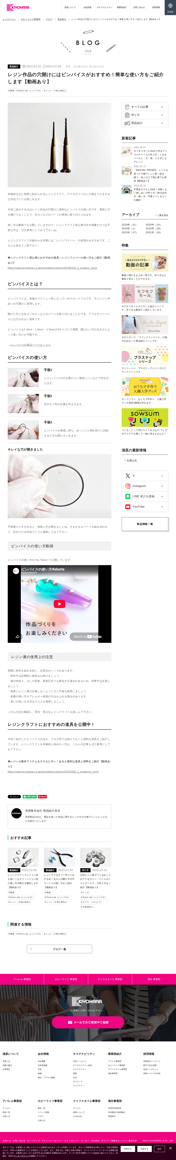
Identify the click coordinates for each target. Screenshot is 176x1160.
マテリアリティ (79, 1069)
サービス (6, 1108)
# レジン (48, 91)
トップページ (9, 19)
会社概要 (41, 1061)
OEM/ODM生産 (114, 1108)
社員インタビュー (150, 1069)
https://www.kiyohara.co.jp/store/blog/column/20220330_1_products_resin (53, 771)
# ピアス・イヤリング (91, 902)
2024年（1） (129, 228)
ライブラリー (78, 1086)
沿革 (40, 1069)
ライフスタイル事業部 (117, 1069)
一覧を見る (162, 215)
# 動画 (11, 91)
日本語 (170, 12)
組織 (40, 1073)
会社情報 (87, 7)
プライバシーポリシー (52, 1141)
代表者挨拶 (42, 1065)
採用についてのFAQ (151, 1073)
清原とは (6, 1061)
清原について (70, 7)
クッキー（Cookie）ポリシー (95, 1141)
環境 (75, 1073)
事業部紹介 (122, 7)
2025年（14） (154, 224)
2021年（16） (154, 232)
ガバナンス (77, 1081)
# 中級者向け (87, 907)
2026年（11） (130, 224)
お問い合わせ (139, 7)
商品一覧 (6, 1112)
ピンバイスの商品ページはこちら (30, 344)
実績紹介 (112, 1116)
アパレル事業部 (114, 1061)
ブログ (49, 19)
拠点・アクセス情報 (46, 1077)
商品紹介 (62, 19)
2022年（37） (130, 232)
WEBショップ (79, 1112)
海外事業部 (113, 1073)
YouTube (138, 506)
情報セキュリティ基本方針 (124, 1141)
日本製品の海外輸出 (116, 1112)
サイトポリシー (72, 1141)
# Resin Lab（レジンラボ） (29, 91)
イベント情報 (43, 1112)
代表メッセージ (79, 1061)
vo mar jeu (77, 1116)
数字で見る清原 (150, 1065)
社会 (75, 1077)
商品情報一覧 (145, 524)
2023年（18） (154, 228)
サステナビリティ (104, 7)
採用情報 (156, 7)
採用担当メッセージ (151, 1061)
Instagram (139, 486)
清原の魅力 (7, 1065)
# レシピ (85, 892)
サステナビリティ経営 (82, 1065)
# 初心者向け (60, 91)
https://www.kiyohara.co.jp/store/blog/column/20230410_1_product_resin (52, 267)
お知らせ (132, 460)
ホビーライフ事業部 (31, 19)
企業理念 (6, 1069)
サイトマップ (33, 1141)
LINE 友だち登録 (143, 496)
